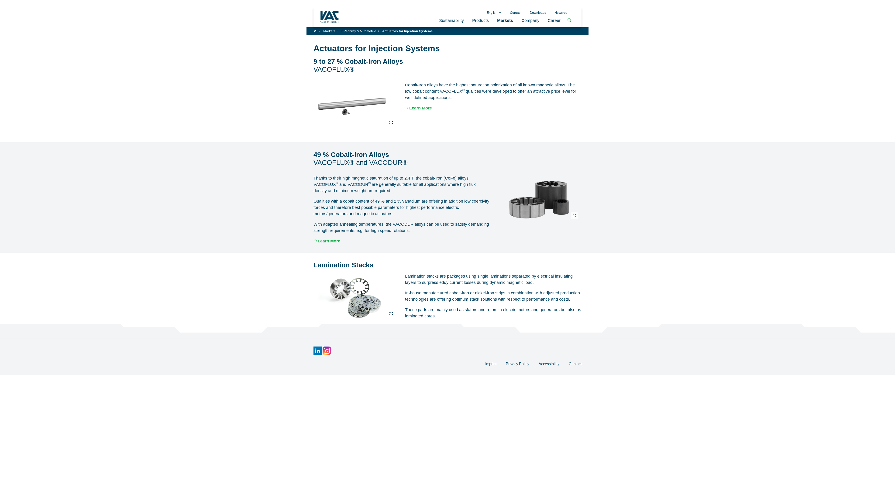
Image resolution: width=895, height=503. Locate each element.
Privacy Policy (518, 364)
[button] (570, 20)
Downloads (538, 12)
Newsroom (562, 12)
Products (480, 20)
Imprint (491, 364)
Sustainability (451, 20)
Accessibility (549, 364)
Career (554, 20)
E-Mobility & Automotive (358, 31)
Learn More (420, 108)
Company (530, 20)
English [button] (492, 12)
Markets (505, 20)
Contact (515, 12)
